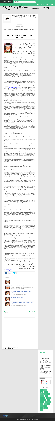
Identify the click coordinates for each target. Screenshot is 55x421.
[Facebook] (4, 416)
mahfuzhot (42, 402)
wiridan (42, 410)
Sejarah (45, 404)
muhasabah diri (47, 402)
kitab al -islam (43, 398)
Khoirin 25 (42, 396)
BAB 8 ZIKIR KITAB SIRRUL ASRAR (17, 297)
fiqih (41, 394)
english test (46, 392)
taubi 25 (42, 406)
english (42, 392)
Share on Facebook (9, 273)
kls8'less (42, 400)
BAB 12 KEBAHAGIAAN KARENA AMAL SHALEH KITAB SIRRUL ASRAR (22, 303)
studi (48, 404)
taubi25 (42, 408)
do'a (41, 390)
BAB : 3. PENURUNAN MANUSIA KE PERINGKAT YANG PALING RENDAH (22, 281)
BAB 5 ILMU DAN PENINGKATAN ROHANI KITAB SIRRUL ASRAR (21, 292)
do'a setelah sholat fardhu (46, 371)
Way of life (46, 408)
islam (48, 394)
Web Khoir (7, 1)
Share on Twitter (16, 273)
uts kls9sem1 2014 (44, 360)
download (45, 390)
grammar (44, 394)
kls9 (45, 400)
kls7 (46, 398)
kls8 (49, 398)
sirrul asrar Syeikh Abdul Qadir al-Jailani (18, 285)
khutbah (46, 396)
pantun (42, 404)
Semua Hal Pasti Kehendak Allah (46, 366)
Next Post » (33, 312)
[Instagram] (6, 416)
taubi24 (46, 406)
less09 (48, 400)
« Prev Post (6, 312)
